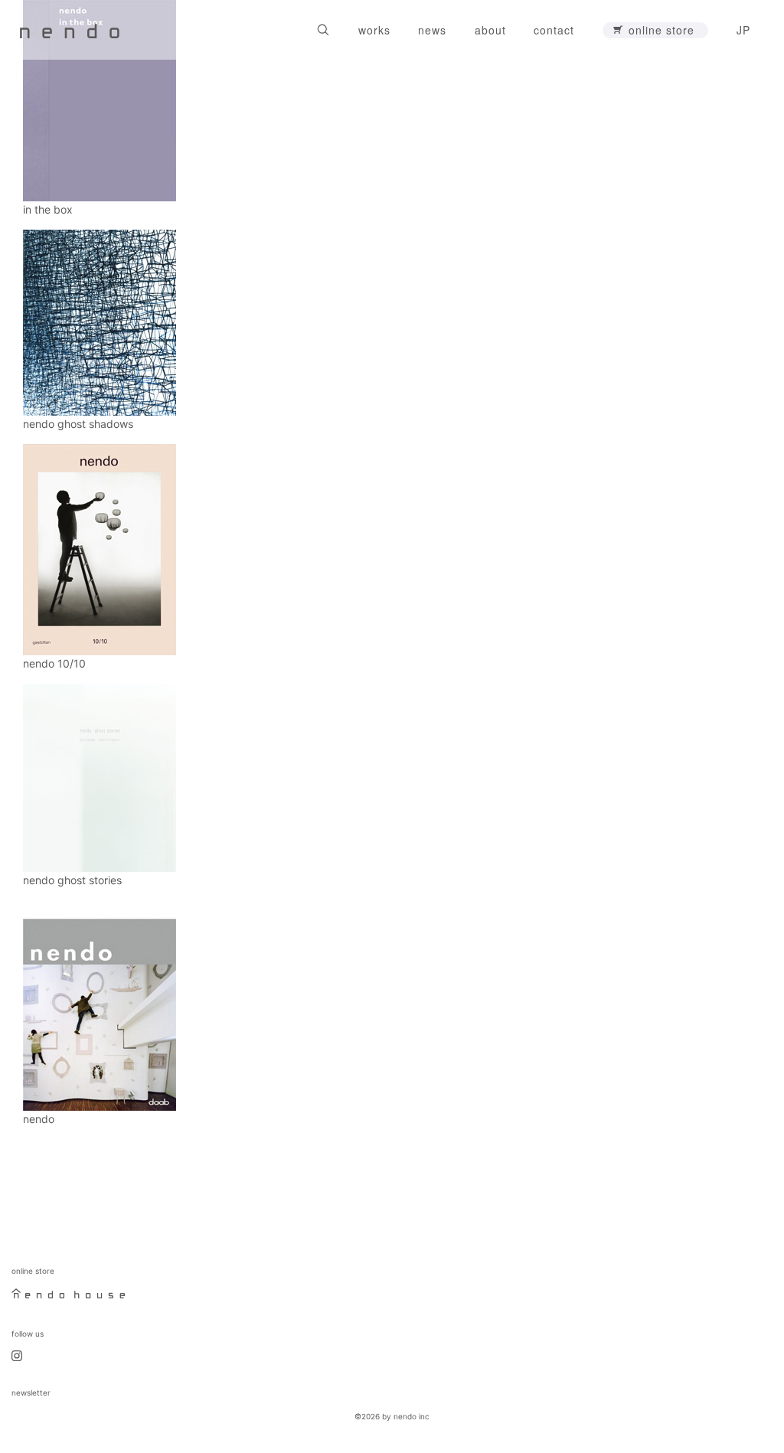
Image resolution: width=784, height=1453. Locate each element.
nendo (38, 1118)
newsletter (31, 1392)
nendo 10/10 (54, 663)
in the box (48, 209)
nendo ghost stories (72, 879)
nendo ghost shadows (78, 423)
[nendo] (69, 30)
